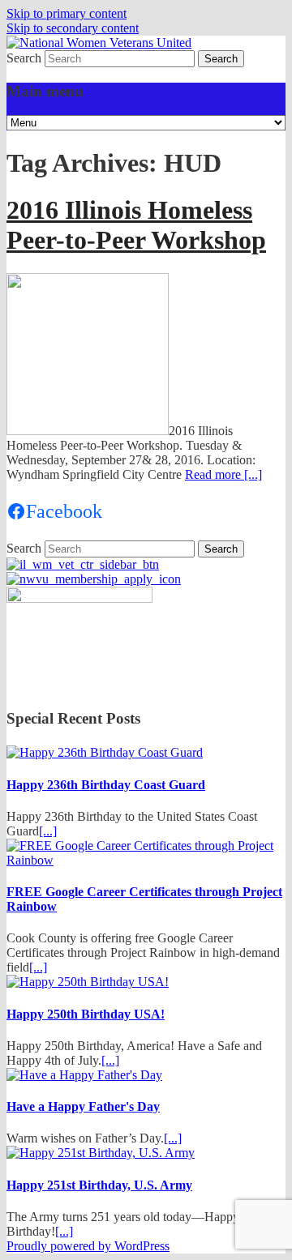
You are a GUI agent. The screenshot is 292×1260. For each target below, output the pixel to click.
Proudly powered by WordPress (88, 1246)
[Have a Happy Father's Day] (84, 1075)
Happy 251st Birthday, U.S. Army (99, 1185)
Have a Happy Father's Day (83, 1106)
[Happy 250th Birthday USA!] (87, 982)
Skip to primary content (66, 13)
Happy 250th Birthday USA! (85, 1014)
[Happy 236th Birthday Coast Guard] (104, 752)
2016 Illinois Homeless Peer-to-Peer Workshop (136, 224)
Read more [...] (223, 474)
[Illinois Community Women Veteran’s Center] (82, 564)
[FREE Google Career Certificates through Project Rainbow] (146, 860)
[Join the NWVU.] (93, 579)
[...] (48, 831)
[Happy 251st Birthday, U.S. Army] (100, 1153)
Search (23, 58)
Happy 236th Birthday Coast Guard (105, 785)
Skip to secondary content (72, 28)
